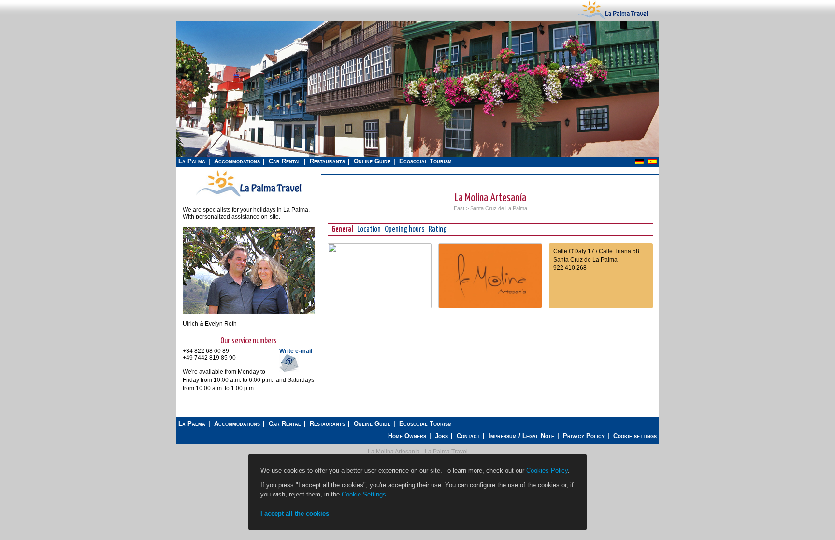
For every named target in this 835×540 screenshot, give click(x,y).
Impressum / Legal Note (521, 435)
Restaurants (327, 161)
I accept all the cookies (294, 513)
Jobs (441, 435)
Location (369, 229)
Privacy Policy (584, 435)
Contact (468, 435)
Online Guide (372, 161)
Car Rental (285, 161)
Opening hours (405, 229)
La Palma (191, 161)
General (342, 229)
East (459, 208)
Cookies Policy (547, 470)
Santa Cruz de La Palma (498, 208)
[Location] (380, 306)
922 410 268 (570, 267)
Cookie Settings (364, 494)
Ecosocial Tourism (425, 161)
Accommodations (237, 161)
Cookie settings (635, 435)
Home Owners (407, 435)
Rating (438, 229)
